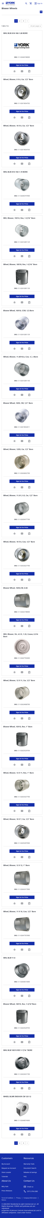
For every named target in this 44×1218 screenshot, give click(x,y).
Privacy (18, 1198)
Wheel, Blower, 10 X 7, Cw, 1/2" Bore (18, 819)
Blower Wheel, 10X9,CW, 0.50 (15, 588)
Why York (5, 1186)
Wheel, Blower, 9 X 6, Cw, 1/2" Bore (18, 79)
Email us (30, 1187)
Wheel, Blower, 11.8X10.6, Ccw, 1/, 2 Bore (20, 357)
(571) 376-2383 (32, 1191)
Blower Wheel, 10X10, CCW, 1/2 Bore (18, 310)
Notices (4, 1200)
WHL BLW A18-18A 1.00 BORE (15, 33)
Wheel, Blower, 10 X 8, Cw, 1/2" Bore (18, 126)
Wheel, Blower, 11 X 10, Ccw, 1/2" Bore (19, 911)
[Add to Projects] (29, 71)
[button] (14, 71)
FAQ (25, 1176)
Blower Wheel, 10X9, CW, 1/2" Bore (18, 403)
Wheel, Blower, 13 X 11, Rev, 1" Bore (18, 773)
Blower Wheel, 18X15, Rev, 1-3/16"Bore (19, 1004)
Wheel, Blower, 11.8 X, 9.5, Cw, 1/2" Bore (20, 495)
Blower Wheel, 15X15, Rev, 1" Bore (17, 726)
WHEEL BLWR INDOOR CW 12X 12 (17, 1096)
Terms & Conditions (7, 1198)
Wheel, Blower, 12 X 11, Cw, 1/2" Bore (19, 680)
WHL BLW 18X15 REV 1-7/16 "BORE (17, 1050)
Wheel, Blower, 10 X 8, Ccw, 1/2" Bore (19, 542)
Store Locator (6, 1172)
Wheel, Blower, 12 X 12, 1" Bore (16, 865)
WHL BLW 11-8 (9, 958)
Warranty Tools (29, 1164)
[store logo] (10, 3)
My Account (6, 1164)
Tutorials (5, 1176)
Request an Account (9, 1168)
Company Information (30, 1198)
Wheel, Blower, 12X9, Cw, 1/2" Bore (18, 449)
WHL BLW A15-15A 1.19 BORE (15, 172)
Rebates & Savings (30, 1172)
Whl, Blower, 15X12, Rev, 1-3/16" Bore (19, 218)
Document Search (30, 1168)
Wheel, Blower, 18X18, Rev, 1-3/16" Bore (20, 264)
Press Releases (7, 1191)
